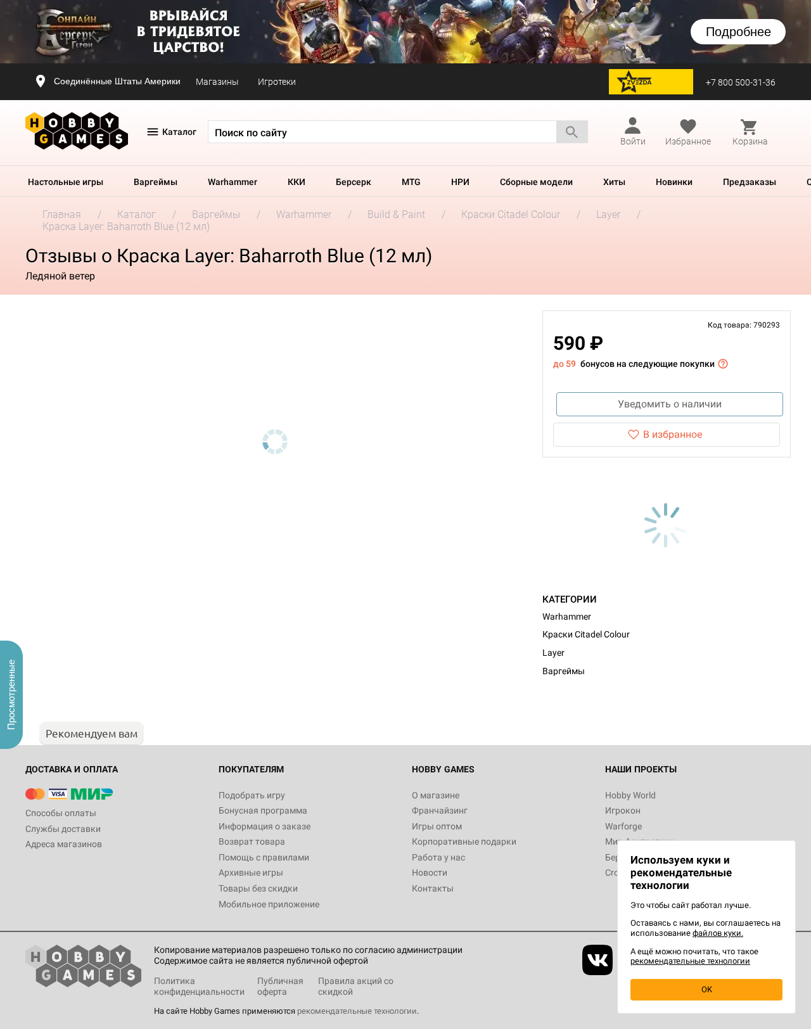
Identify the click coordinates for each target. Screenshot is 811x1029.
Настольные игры (65, 182)
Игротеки (277, 82)
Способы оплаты (60, 813)
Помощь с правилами (264, 857)
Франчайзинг (440, 810)
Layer (553, 653)
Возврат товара (252, 841)
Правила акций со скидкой (355, 986)
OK (706, 989)
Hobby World (630, 795)
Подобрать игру (252, 795)
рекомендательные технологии (357, 1011)
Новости (429, 872)
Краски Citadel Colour (586, 634)
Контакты (433, 888)
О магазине (435, 795)
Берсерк (353, 182)
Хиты (614, 182)
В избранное (672, 434)
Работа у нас (438, 857)
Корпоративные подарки (464, 841)
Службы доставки (63, 829)
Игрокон (623, 810)
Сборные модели (536, 182)
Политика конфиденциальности (199, 986)
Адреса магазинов (63, 844)
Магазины (217, 82)
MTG (411, 182)
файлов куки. (718, 933)
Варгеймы (155, 182)
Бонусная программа (263, 810)
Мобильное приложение (269, 904)
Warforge (623, 826)
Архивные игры (251, 872)
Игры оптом (437, 826)
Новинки (674, 182)
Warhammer (232, 182)
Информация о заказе (264, 826)
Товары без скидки (258, 888)
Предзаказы (749, 182)
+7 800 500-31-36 (741, 82)
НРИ (460, 182)
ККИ (296, 182)
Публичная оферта (280, 986)
